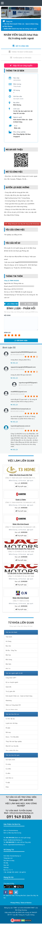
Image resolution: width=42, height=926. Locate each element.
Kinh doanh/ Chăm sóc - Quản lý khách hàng (19, 696)
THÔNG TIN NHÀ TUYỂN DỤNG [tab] (22, 52)
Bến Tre (8, 668)
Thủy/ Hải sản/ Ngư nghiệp (14, 741)
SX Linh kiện (21, 113)
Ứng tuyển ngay (22, 486)
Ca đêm (8, 773)
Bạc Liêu (8, 646)
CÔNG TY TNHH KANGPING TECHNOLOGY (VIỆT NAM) (22, 502)
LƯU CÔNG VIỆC (12, 304)
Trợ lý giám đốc (10, 691)
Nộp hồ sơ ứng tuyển (22, 65)
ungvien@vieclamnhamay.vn (16, 844)
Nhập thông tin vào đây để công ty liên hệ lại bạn (23, 224)
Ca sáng (8, 764)
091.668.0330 (10, 842)
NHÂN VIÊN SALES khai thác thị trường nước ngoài (20, 29)
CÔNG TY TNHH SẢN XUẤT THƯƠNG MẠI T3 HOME (21, 478)
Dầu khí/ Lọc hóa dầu (12, 746)
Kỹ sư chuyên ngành (12, 682)
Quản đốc (8, 687)
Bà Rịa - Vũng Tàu (11, 650)
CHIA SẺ (30, 304)
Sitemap (6, 867)
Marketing (9, 700)
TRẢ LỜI (15, 363)
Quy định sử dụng (9, 860)
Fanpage (13, 800)
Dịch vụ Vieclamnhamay (11, 830)
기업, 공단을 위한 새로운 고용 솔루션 (15, 872)
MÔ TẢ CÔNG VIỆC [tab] (22, 46)
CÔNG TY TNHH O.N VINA (21, 601)
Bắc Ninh (8, 664)
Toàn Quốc (9, 637)
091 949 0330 (19, 816)
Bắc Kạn (8, 655)
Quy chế (6, 865)
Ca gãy (8, 782)
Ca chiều (8, 769)
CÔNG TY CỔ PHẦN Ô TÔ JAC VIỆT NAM (21, 551)
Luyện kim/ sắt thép (11, 723)
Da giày (8, 728)
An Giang (8, 641)
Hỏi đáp (6, 863)
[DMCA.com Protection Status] (26, 920)
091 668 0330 (26, 800)
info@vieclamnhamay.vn (15, 840)
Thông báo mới (8, 858)
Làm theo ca (9, 778)
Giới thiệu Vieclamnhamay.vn (12, 856)
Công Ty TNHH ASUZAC (11, 280)
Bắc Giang (9, 659)
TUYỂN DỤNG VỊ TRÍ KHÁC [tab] (22, 58)
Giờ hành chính (10, 759)
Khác (7, 787)
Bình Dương (13, 480)
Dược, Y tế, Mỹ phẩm (12, 737)
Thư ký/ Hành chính (12, 709)
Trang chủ (9, 21)
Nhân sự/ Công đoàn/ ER (13, 705)
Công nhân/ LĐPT (11, 678)
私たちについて (8, 870)
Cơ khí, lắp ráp (18, 111)
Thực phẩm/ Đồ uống (12, 750)
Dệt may (8, 732)
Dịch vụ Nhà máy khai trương (12, 833)
